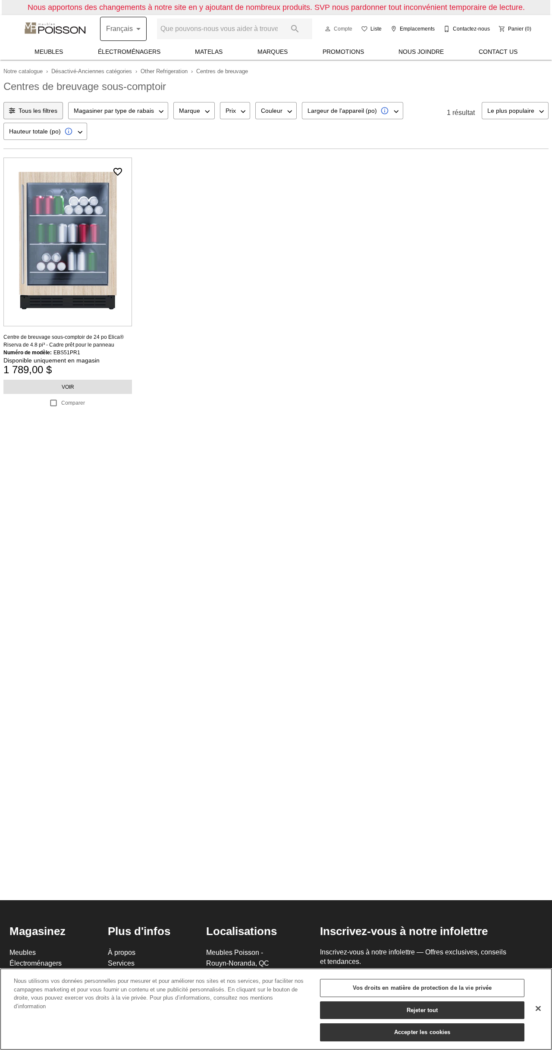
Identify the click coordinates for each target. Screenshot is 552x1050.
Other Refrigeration (164, 71)
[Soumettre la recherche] (295, 29)
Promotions (343, 51)
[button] (328, 29)
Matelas (209, 51)
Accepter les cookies (422, 1031)
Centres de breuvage (222, 71)
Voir (68, 387)
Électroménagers (129, 51)
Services (121, 963)
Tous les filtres (38, 110)
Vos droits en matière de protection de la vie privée (422, 987)
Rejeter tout (422, 1010)
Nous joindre (421, 51)
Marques (272, 51)
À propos (121, 952)
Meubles (48, 51)
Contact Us (498, 51)
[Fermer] (538, 1008)
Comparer (73, 403)
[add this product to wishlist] (117, 171)
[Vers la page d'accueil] (55, 28)
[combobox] (118, 110)
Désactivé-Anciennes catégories (91, 71)
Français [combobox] (119, 28)
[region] (276, 1009)
